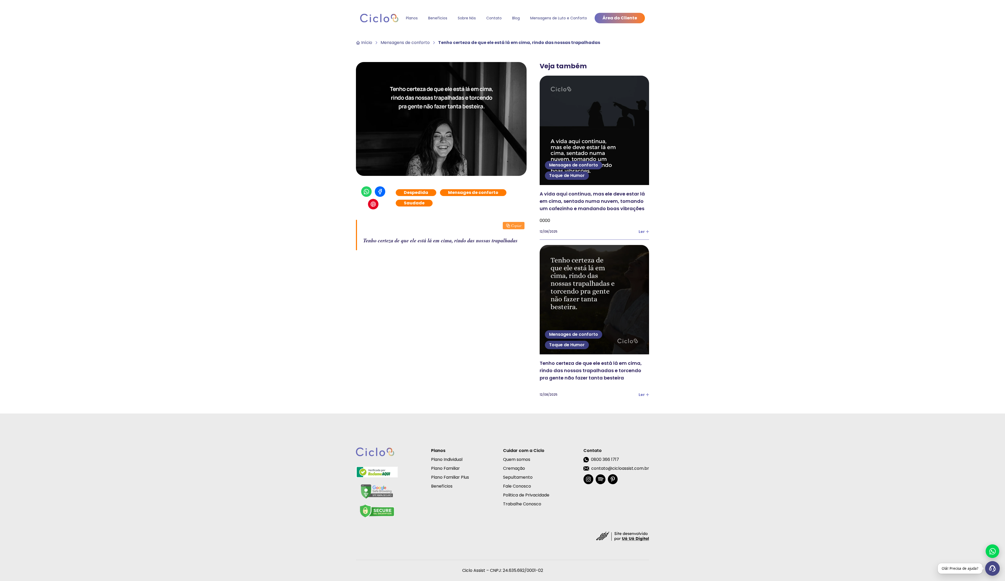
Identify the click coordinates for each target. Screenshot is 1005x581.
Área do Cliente (619, 18)
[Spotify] (600, 479)
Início (366, 43)
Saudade (414, 203)
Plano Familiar (445, 468)
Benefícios (437, 18)
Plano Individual (446, 459)
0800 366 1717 (605, 459)
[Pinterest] (613, 479)
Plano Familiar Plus (450, 477)
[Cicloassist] (379, 18)
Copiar (516, 225)
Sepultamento (518, 477)
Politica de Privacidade (526, 495)
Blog (516, 18)
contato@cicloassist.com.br (620, 468)
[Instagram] (588, 479)
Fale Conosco (517, 486)
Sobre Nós (467, 18)
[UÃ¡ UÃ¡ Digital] (622, 536)
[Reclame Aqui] (377, 472)
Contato (494, 18)
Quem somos (516, 459)
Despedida (416, 192)
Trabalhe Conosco (522, 504)
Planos (412, 18)
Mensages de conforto (473, 192)
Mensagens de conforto (405, 43)
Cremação (514, 468)
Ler (642, 231)
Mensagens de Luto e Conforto (558, 18)
